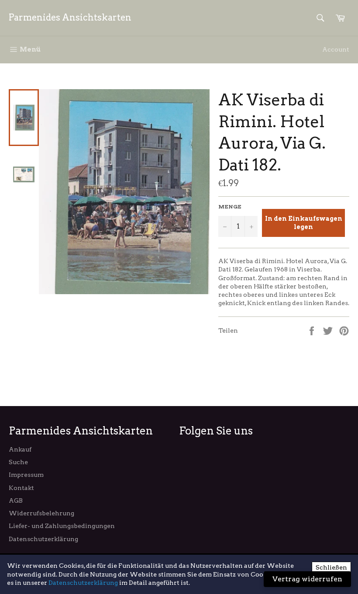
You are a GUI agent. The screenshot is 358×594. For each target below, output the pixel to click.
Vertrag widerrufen (307, 579)
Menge (229, 206)
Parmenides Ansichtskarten (70, 17)
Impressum (26, 474)
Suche (18, 462)
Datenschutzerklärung (43, 538)
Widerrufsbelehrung (41, 513)
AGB (16, 500)
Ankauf (20, 449)
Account (335, 49)
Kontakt (21, 487)
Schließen (331, 567)
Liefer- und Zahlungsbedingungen (62, 525)
